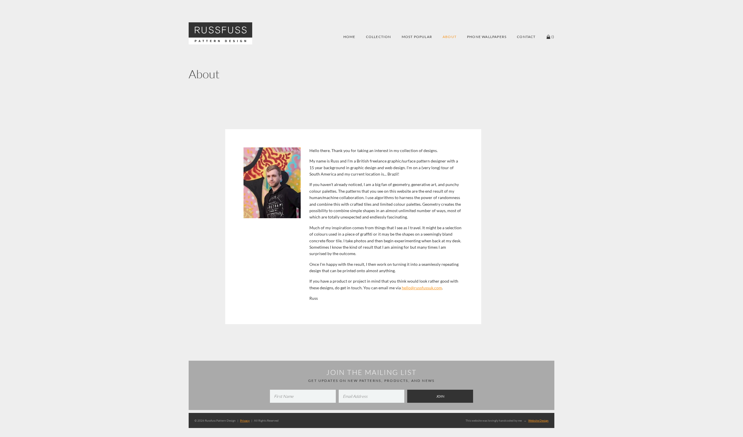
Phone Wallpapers (486, 37)
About (450, 37)
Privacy (245, 420)
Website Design (538, 420)
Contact (526, 37)
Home (349, 37)
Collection (378, 37)
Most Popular (417, 37)
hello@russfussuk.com (422, 287)
